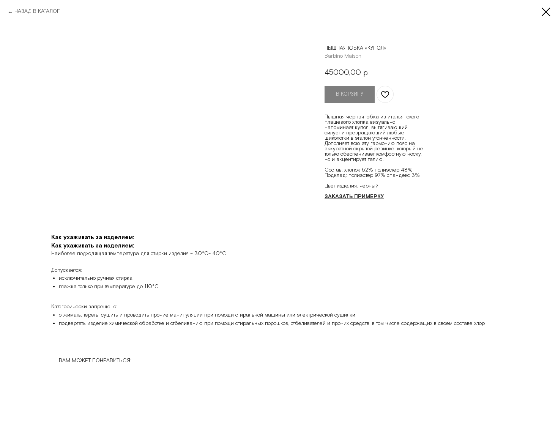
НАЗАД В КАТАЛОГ (37, 11)
